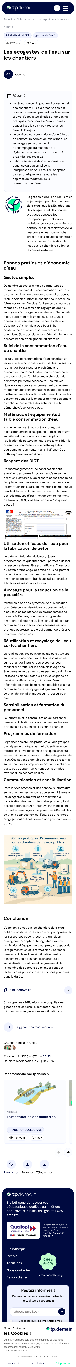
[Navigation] (65, 8)
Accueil (8, 19)
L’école (12, 1256)
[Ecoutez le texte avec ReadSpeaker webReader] (38, 74)
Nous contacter (18, 1270)
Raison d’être (17, 1277)
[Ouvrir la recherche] (57, 8)
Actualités (14, 1263)
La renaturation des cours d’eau (32, 1117)
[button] (34, 1027)
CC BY (47, 1056)
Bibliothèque (24, 19)
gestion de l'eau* (45, 35)
